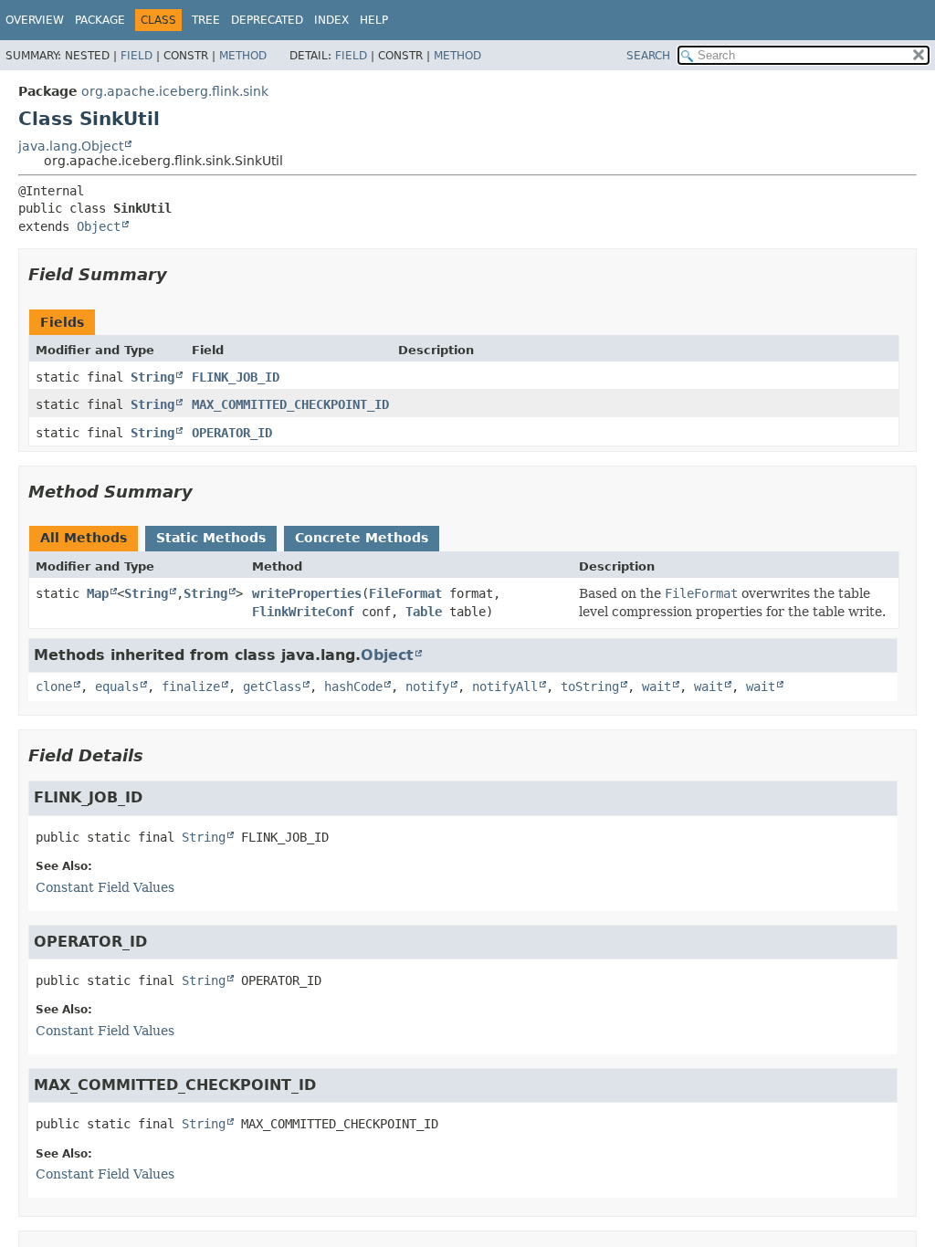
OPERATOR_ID (232, 432)
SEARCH (648, 55)
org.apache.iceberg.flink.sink (174, 91)
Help (374, 20)
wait (656, 686)
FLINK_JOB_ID (235, 377)
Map (98, 593)
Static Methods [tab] (211, 537)
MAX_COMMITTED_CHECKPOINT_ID (290, 404)
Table (423, 611)
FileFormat (405, 593)
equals (117, 686)
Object (99, 226)
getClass (272, 686)
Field (136, 55)
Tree (206, 20)
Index (331, 20)
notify (427, 686)
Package (100, 20)
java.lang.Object (70, 146)
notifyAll (505, 686)
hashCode (353, 686)
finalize (191, 686)
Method (243, 55)
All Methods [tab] (83, 537)
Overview (34, 20)
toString (590, 686)
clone (54, 686)
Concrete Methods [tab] (361, 537)
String (152, 377)
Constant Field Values (105, 887)
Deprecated (267, 20)
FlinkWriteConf (303, 611)
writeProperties (307, 593)
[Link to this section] (180, 274)
